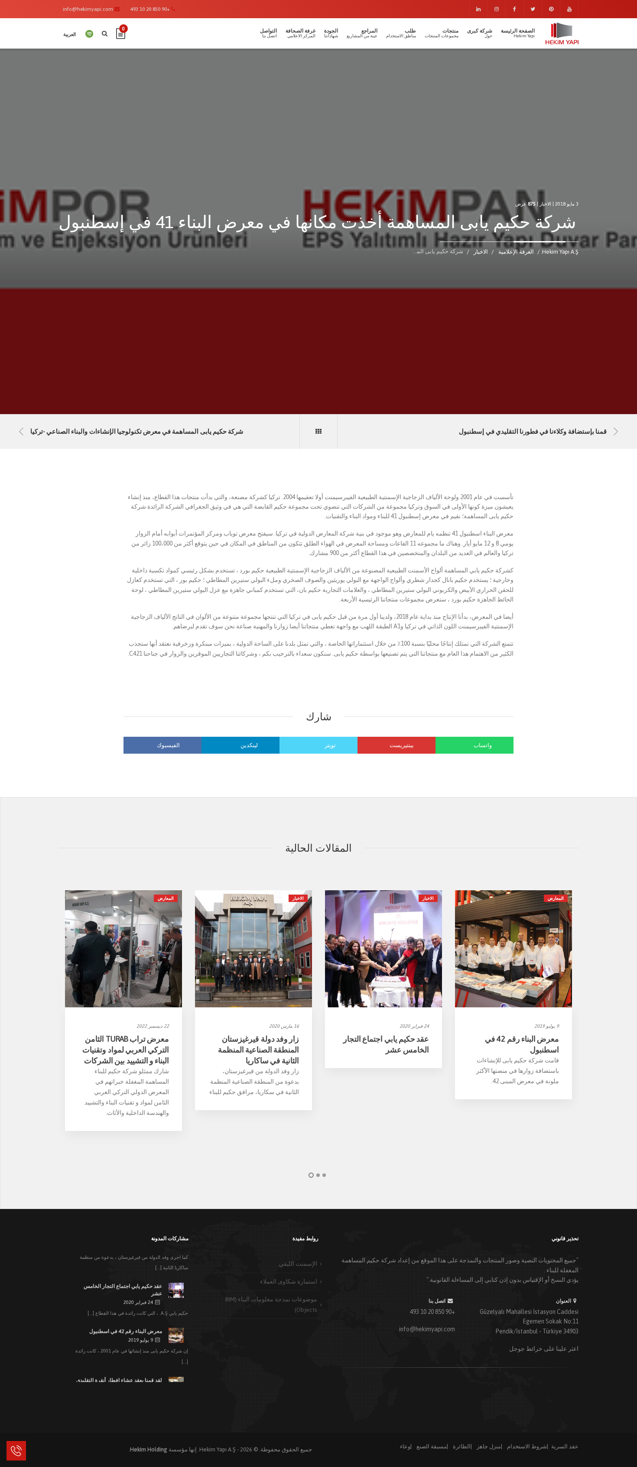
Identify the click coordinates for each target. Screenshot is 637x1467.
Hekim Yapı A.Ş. (217, 1449)
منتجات (441, 33)
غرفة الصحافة (300, 33)
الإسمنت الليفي (298, 1263)
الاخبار (545, 203)
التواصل (268, 33)
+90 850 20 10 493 (432, 1311)
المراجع (362, 33)
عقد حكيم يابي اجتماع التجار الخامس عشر (123, 1290)
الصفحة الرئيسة (518, 33)
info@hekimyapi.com (427, 1329)
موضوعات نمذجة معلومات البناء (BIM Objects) (271, 1304)
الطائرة (462, 1446)
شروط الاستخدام (527, 1446)
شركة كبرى (479, 33)
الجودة (331, 33)
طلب (401, 33)
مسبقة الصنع (431, 1446)
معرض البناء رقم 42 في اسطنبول (125, 1331)
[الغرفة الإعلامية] (318, 431)
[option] (123, 1011)
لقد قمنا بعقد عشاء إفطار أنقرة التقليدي (119, 1380)
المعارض (166, 898)
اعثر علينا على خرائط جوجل (543, 1348)
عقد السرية (564, 1446)
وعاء (405, 1446)
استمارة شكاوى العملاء (288, 1281)
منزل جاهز (489, 1446)
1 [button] (311, 1175)
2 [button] (318, 1175)
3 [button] (324, 1175)
